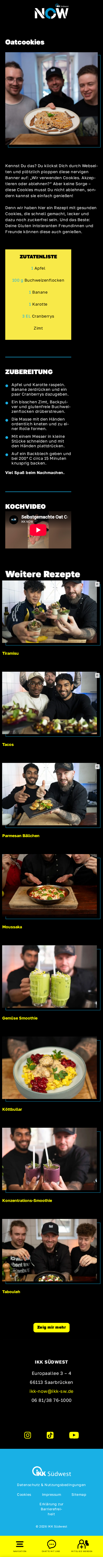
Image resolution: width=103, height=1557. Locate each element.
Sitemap (79, 1494)
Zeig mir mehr (51, 1327)
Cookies (24, 1494)
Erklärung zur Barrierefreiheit (52, 1509)
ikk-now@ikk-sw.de (52, 1391)
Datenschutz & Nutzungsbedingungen (51, 1485)
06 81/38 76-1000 (52, 1400)
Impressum (51, 1494)
